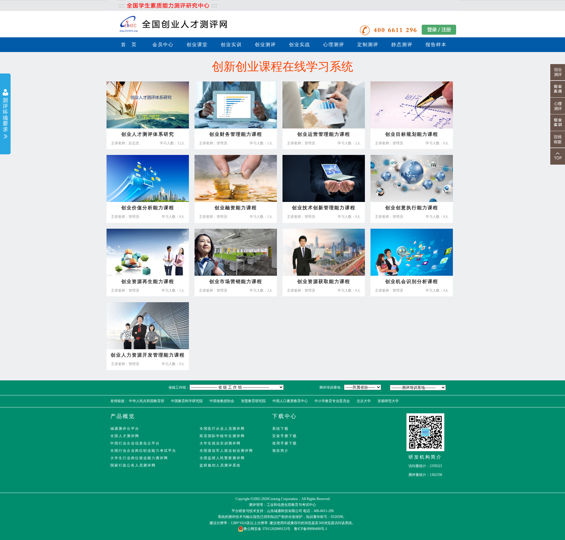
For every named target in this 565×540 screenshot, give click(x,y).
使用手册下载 (284, 443)
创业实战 (299, 44)
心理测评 (333, 44)
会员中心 (163, 44)
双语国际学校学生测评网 (222, 436)
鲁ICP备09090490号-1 (310, 529)
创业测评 (265, 44)
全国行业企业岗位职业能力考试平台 (143, 451)
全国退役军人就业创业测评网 (226, 451)
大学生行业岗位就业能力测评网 (139, 458)
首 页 (129, 44)
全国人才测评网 (124, 436)
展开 (5, 114)
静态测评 (402, 44)
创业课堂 (197, 44)
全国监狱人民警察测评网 (222, 458)
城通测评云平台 (124, 429)
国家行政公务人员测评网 (133, 465)
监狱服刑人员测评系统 (220, 465)
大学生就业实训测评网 (220, 443)
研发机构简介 (425, 456)
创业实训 (231, 44)
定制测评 (367, 44)
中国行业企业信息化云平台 (135, 443)
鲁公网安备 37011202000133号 (267, 529)
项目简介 (280, 451)
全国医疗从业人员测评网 (222, 429)
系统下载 (280, 429)
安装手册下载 (284, 436)
